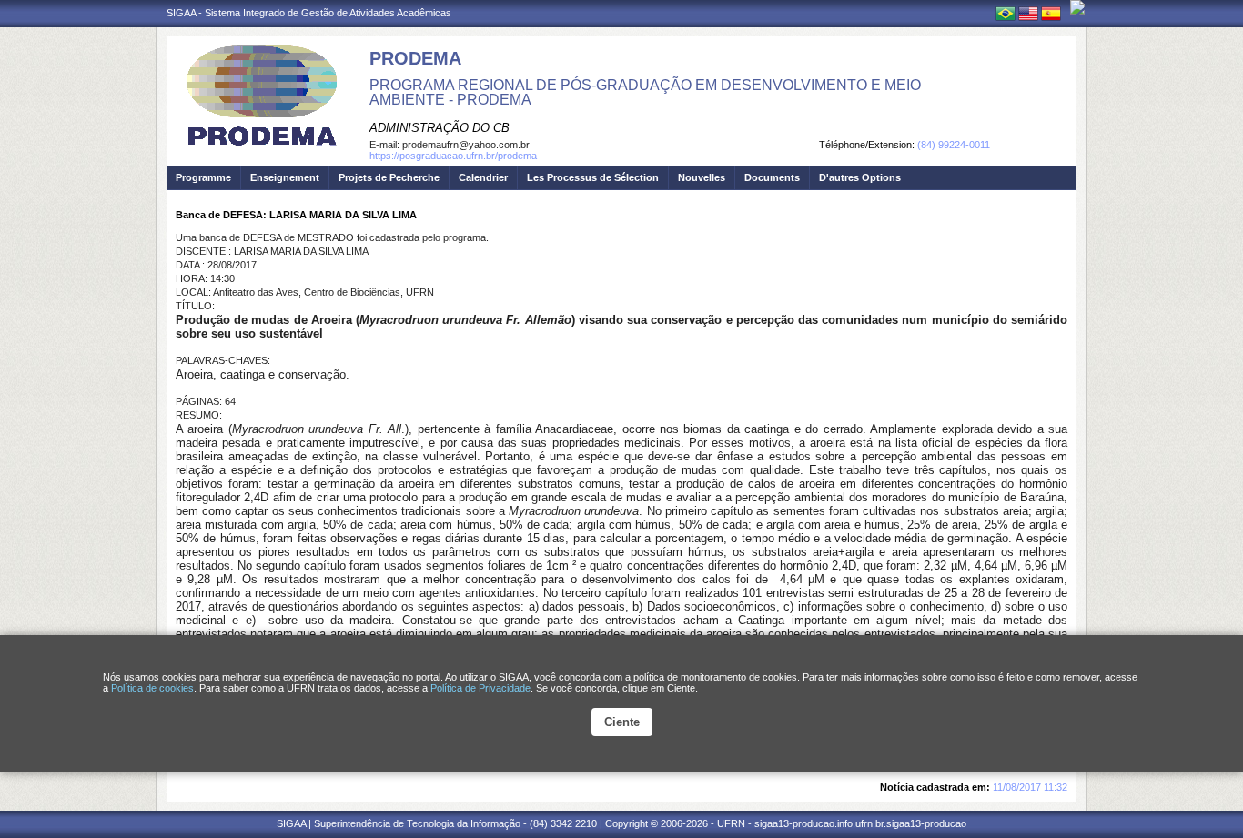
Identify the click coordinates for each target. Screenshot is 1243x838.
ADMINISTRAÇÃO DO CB (439, 128)
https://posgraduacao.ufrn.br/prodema (453, 155)
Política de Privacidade (480, 687)
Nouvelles (701, 177)
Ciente (622, 722)
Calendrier (483, 177)
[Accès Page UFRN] (1077, 7)
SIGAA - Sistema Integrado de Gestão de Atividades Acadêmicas (309, 12)
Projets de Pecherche (389, 177)
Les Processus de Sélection (593, 177)
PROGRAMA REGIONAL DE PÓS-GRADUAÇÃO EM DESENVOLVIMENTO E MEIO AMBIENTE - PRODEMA (645, 92)
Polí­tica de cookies (152, 687)
